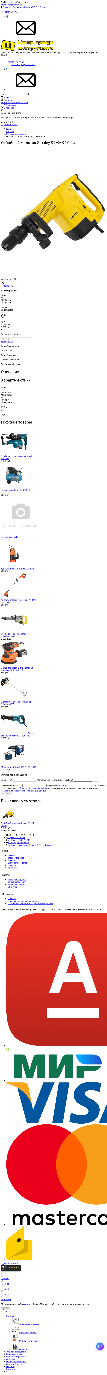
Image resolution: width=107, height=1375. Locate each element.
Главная (12, 855)
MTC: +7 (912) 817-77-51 (23, 64)
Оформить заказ (9, 124)
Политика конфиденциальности (23, 901)
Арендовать (7, 341)
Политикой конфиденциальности (35, 788)
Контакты (12, 868)
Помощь (12, 898)
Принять (5, 1309)
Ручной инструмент (17, 884)
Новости (12, 865)
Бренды (11, 860)
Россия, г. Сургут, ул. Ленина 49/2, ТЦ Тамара (25, 7)
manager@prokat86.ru (11, 5)
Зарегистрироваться (17, 102)
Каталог (10, 1316)
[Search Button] (28, 94)
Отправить (6, 793)
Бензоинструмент (16, 882)
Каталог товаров (16, 858)
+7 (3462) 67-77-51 (10, 12)
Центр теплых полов (17, 863)
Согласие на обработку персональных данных (23, 791)
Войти (4, 102)
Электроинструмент (17, 879)
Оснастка (12, 887)
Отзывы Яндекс (14, 1364)
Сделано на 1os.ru (10, 1263)
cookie (27, 1304)
